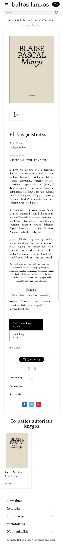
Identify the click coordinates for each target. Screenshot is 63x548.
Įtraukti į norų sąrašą (28, 368)
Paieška (57, 12)
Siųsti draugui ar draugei (34, 368)
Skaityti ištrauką (16, 115)
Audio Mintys (13, 472)
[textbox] (28, 12)
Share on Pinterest (38, 404)
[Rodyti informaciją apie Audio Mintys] (17, 450)
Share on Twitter (31, 404)
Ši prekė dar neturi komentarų (28, 160)
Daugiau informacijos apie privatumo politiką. (31, 295)
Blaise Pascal (16, 143)
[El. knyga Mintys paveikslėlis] (31, 69)
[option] (17, 460)
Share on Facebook (24, 404)
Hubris (23, 147)
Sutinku (31, 290)
